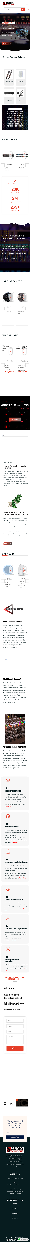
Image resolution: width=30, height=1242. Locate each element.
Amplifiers (9, 100)
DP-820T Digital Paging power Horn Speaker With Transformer (21, 313)
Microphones (9, 81)
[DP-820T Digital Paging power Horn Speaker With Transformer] (24, 296)
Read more (10, 156)
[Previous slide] (3, 165)
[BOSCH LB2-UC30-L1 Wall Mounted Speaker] (24, 569)
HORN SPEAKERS (23, 307)
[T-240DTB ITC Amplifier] (10, 154)
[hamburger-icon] (27, 4)
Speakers (20, 81)
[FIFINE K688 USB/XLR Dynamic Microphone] (10, 350)
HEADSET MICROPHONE (24, 361)
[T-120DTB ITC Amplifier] (24, 154)
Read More (8, 807)
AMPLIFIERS (10, 164)
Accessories (21, 100)
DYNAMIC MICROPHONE (10, 361)
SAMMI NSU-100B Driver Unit (7, 311)
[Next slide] (27, 165)
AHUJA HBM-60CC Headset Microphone (21, 365)
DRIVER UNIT (9, 307)
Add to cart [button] (10, 352)
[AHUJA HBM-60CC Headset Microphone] (24, 350)
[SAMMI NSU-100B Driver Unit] (10, 296)
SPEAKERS (9, 578)
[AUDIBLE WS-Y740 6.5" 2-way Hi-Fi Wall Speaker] (10, 569)
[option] (8, 165)
